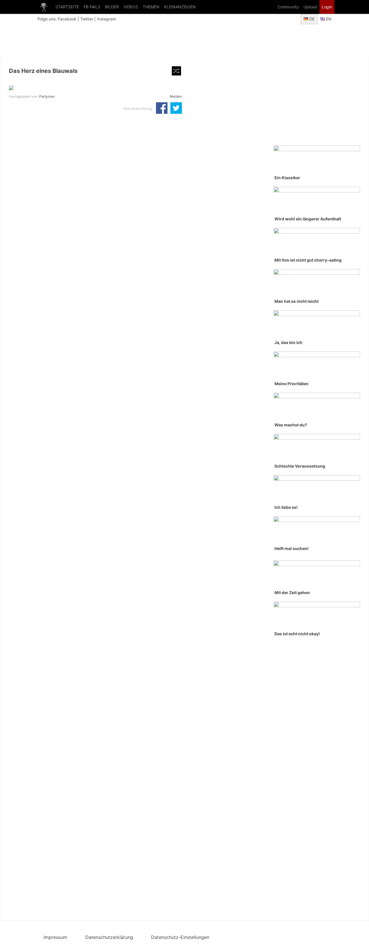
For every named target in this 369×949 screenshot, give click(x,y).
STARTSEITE (67, 6)
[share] (161, 108)
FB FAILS (92, 6)
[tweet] (176, 108)
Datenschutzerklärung (109, 937)
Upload (310, 6)
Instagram (106, 18)
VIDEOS (130, 6)
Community (288, 6)
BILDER (112, 6)
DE (311, 18)
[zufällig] (176, 70)
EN (328, 18)
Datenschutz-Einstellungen (180, 937)
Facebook (67, 18)
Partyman (47, 96)
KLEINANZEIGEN (180, 6)
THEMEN (151, 6)
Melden (176, 96)
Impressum (55, 937)
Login (327, 6)
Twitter (86, 18)
